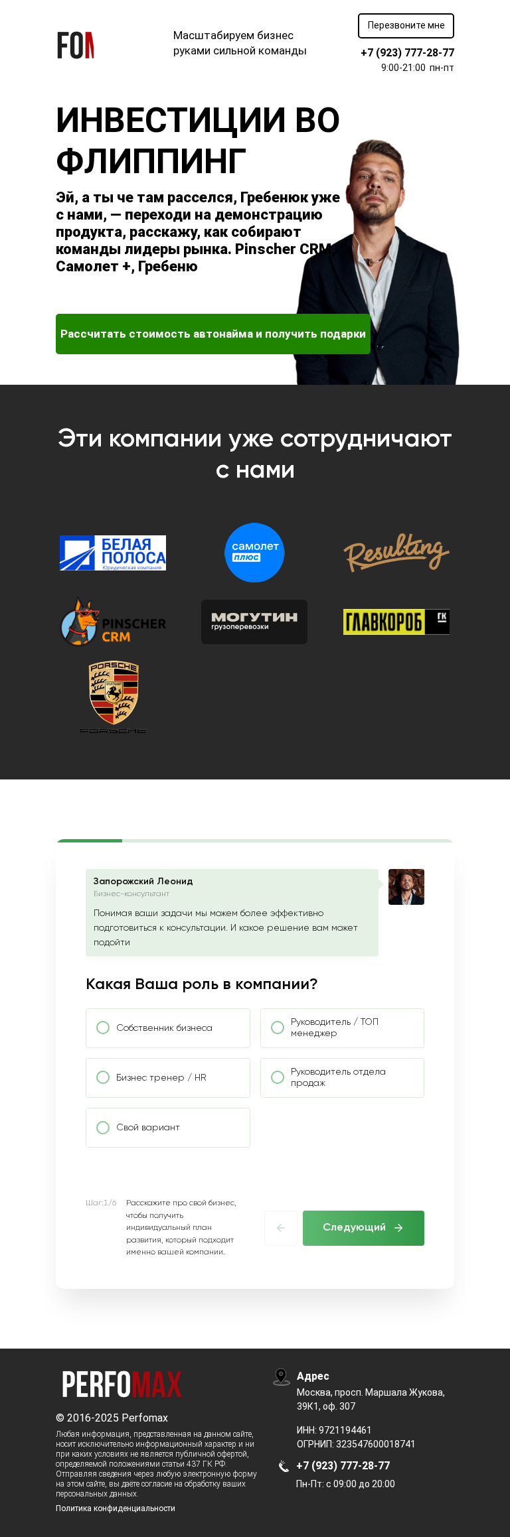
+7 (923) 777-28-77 (407, 52)
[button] (406, 25)
